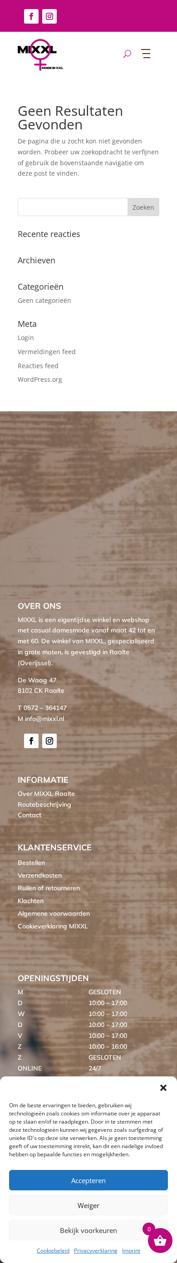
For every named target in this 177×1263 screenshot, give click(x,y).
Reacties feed (38, 365)
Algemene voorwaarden (54, 913)
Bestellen (31, 862)
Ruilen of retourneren (49, 888)
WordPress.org (40, 379)
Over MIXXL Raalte (46, 793)
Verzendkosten (40, 875)
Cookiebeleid (53, 1250)
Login (26, 337)
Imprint (131, 1250)
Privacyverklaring (96, 1250)
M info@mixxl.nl (41, 719)
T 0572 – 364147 (42, 708)
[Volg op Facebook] (31, 16)
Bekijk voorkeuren (88, 1230)
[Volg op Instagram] (49, 16)
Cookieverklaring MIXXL (53, 926)
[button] (163, 1087)
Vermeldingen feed (47, 351)
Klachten (31, 901)
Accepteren (88, 1180)
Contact (29, 815)
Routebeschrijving (44, 804)
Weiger (88, 1205)
